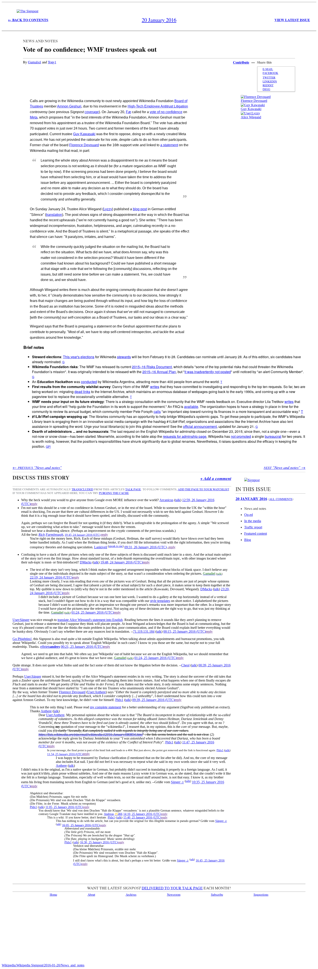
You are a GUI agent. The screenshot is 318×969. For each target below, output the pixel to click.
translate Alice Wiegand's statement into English (90, 620)
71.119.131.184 (143, 631)
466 (120, 814)
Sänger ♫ (177, 782)
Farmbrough (54, 534)
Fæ (128, 112)
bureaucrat (273, 436)
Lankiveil (100, 547)
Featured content (255, 533)
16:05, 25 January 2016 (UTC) (81, 825)
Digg (266, 89)
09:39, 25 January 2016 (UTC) (153, 700)
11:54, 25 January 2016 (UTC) (65, 754)
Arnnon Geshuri (69, 106)
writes (154, 386)
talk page (133, 489)
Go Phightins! (22, 639)
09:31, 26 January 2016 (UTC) (145, 547)
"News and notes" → (284, 467)
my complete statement (105, 707)
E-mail (268, 69)
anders (55, 646)
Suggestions (261, 894)
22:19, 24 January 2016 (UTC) (51, 577)
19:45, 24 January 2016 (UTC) (82, 534)
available (191, 406)
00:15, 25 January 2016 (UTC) (184, 631)
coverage (92, 112)
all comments (280, 499)
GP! (48, 446)
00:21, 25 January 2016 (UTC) (82, 646)
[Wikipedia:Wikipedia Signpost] (27, 11)
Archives (131, 894)
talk (177, 500)
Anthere (46, 711)
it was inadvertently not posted (208, 371)
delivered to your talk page (172, 887)
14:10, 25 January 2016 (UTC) (142, 814)
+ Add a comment (215, 478)
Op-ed (248, 515)
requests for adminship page (184, 436)
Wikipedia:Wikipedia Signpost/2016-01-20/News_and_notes (43, 965)
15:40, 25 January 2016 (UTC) (142, 817)
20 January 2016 (251, 498)
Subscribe (217, 894)
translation (54, 215)
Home (53, 894)
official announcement (200, 426)
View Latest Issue (292, 19)
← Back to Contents (28, 19)
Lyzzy (107, 209)
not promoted (241, 436)
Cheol (185, 665)
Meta (33, 117)
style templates (160, 601)
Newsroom (173, 894)
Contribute (241, 62)
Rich (42, 534)
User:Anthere (96, 692)
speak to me (116, 546)
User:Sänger (21, 620)
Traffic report (253, 527)
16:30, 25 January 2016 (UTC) (99, 842)
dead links (82, 391)
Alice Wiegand (251, 117)
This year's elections (78, 356)
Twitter (269, 77)
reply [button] (34, 504)
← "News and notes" (37, 467)
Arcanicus (166, 500)
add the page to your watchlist (203, 489)
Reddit (268, 85)
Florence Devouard (254, 101)
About (91, 894)
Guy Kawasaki (251, 109)
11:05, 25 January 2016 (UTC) (64, 807)
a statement (169, 145)
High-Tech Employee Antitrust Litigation (158, 106)
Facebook (270, 73)
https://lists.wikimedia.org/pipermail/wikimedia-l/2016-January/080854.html (91, 734)
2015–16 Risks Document (152, 366)
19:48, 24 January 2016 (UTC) (121, 562)
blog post (140, 209)
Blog (247, 540)
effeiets (45, 646)
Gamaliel (34, 61)
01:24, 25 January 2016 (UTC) (92, 612)
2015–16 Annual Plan (159, 371)
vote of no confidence (166, 112)
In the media (252, 521)
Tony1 (52, 61)
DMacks (86, 562)
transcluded (82, 489)
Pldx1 (119, 700)
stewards (124, 356)
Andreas (109, 814)
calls (157, 411)
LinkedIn (270, 81)
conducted (89, 381)
